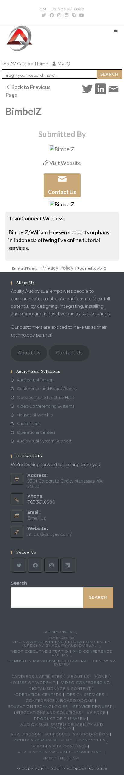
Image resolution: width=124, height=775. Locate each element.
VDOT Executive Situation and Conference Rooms (61, 653)
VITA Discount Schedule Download (60, 752)
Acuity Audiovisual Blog (43, 740)
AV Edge (96, 712)
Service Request (92, 706)
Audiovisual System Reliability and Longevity (61, 726)
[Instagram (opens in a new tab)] (59, 15)
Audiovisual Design (35, 379)
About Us (29, 352)
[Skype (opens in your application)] (73, 15)
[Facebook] (35, 565)
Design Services (85, 694)
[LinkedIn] (67, 565)
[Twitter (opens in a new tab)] (44, 15)
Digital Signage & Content (60, 688)
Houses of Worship (35, 414)
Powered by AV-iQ (91, 268)
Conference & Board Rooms (60, 700)
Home (101, 676)
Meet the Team (62, 758)
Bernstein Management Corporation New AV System (61, 663)
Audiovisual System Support (44, 440)
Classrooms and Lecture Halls (45, 397)
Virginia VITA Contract (60, 746)
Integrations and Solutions (47, 712)
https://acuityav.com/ (49, 534)
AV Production (91, 734)
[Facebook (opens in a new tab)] (52, 15)
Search (19, 583)
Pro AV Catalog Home (25, 64)
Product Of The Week (59, 718)
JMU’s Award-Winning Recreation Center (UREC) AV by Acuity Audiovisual (62, 643)
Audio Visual (60, 632)
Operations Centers (36, 432)
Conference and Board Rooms (47, 388)
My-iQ (63, 64)
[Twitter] (19, 565)
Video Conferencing (85, 682)
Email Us (36, 518)
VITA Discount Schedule (39, 734)
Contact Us (69, 352)
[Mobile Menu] (116, 31)
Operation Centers (38, 694)
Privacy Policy (57, 267)
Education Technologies (38, 706)
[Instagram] (51, 565)
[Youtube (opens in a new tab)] (80, 15)
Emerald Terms (24, 268)
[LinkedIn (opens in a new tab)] (66, 15)
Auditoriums (28, 423)
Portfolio (62, 638)
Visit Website (64, 163)
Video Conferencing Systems (45, 406)
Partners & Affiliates (37, 676)
